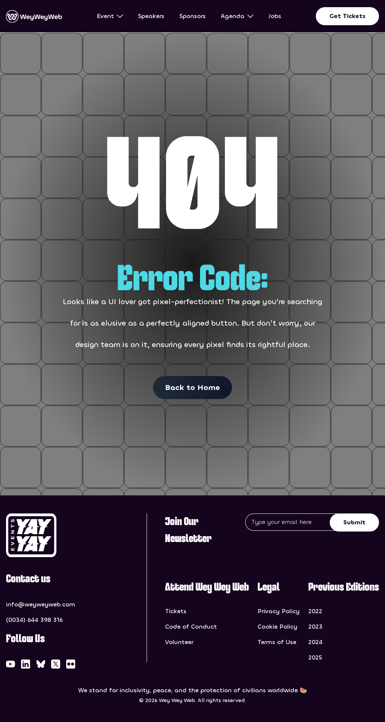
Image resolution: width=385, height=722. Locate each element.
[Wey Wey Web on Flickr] (70, 664)
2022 (315, 611)
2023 (315, 627)
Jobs (274, 16)
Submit (354, 522)
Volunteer (179, 642)
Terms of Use (277, 642)
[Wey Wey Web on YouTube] (10, 664)
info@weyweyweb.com (40, 604)
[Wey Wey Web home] (34, 16)
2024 (315, 642)
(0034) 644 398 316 (34, 620)
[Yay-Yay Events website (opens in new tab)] (44, 535)
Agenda (232, 16)
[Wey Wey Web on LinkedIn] (25, 664)
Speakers (151, 16)
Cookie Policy (277, 627)
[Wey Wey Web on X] (55, 664)
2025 (315, 657)
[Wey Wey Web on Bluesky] (40, 664)
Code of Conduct (191, 627)
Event (105, 16)
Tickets (175, 611)
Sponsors (192, 16)
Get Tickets (347, 16)
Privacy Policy (279, 611)
